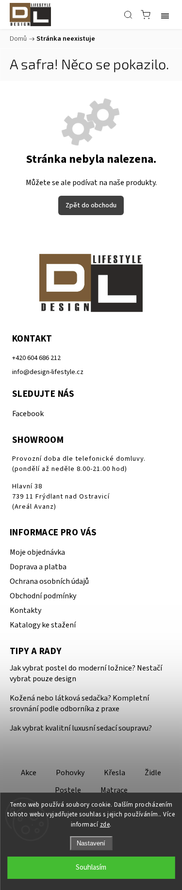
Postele (68, 790)
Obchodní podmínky (43, 596)
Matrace (114, 790)
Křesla (114, 772)
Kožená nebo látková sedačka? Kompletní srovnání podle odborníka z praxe (79, 703)
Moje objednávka (37, 552)
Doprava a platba (38, 567)
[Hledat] (128, 14)
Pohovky (70, 772)
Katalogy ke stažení (43, 625)
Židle (153, 772)
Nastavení (91, 843)
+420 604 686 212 (36, 358)
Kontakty (25, 610)
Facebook (28, 413)
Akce (28, 772)
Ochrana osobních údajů (49, 581)
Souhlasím (91, 867)
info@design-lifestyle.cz (47, 372)
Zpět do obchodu (91, 205)
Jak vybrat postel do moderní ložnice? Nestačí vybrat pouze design (86, 673)
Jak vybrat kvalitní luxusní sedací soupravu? (81, 728)
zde (105, 824)
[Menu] (165, 14)
